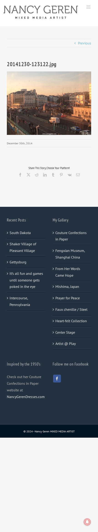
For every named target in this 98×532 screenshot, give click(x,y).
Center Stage (65, 332)
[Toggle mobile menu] (88, 7)
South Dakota (20, 232)
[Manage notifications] (87, 522)
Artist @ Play (65, 343)
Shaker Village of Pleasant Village (23, 247)
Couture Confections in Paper (71, 236)
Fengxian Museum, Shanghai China (70, 253)
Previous (84, 43)
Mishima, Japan (67, 286)
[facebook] (57, 378)
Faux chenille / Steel (71, 309)
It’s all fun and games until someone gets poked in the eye (26, 280)
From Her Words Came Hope (67, 272)
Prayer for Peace (67, 298)
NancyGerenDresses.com (26, 396)
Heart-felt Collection (71, 321)
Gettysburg (18, 262)
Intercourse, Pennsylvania (20, 301)
